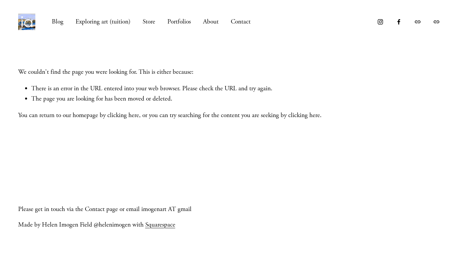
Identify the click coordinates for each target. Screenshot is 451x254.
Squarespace (160, 225)
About (211, 22)
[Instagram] (380, 22)
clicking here (123, 115)
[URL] (417, 22)
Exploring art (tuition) (103, 22)
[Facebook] (399, 22)
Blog (57, 22)
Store (149, 22)
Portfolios (179, 22)
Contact (241, 22)
